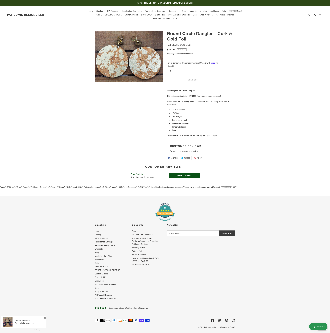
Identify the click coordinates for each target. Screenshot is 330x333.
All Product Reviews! (103, 295)
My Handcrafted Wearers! (106, 284)
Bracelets (99, 249)
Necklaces (99, 259)
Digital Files (99, 281)
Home (97, 231)
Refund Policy (138, 251)
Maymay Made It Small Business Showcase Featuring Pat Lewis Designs (145, 241)
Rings (97, 252)
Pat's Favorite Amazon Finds (107, 298)
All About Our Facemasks (143, 235)
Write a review (192, 151)
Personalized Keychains (105, 245)
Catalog (98, 235)
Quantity (171, 66)
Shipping (170, 53)
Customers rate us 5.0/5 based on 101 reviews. (128, 308)
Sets (97, 263)
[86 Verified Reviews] (165, 222)
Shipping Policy (138, 247)
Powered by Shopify (228, 327)
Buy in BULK (100, 277)
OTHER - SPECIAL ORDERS (107, 270)
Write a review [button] (184, 175)
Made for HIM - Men (103, 256)
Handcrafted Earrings (104, 242)
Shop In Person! (101, 291)
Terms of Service (139, 255)
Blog (96, 288)
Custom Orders (101, 274)
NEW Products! (101, 238)
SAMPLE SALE (101, 267)
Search (135, 231)
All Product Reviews (140, 265)
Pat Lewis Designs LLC (25, 14)
